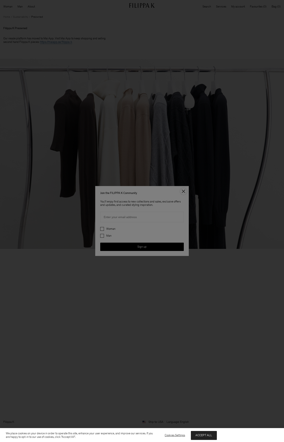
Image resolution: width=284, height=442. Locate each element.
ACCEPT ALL (203, 435)
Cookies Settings (175, 435)
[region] (142, 435)
